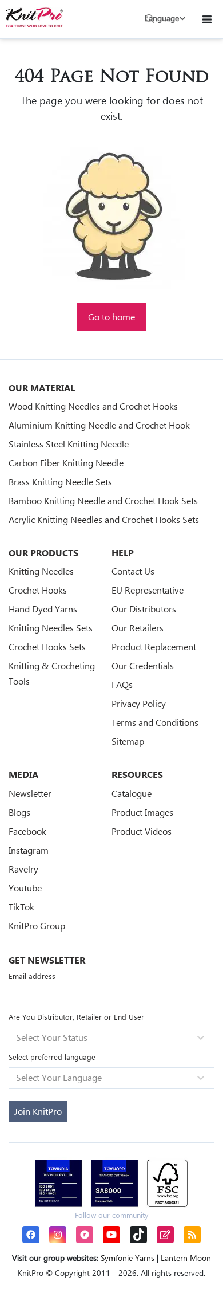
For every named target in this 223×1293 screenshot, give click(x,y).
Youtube (25, 888)
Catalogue (132, 793)
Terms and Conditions (155, 722)
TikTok (21, 907)
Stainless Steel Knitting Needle (69, 444)
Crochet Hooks (38, 590)
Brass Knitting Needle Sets (60, 481)
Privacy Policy (139, 703)
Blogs (19, 812)
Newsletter (30, 793)
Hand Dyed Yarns (43, 609)
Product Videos (142, 831)
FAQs (122, 684)
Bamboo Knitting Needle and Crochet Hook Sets (103, 500)
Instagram (29, 850)
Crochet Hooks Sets (47, 646)
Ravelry (23, 869)
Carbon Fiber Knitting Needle (66, 463)
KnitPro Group (37, 925)
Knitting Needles (41, 571)
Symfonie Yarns (127, 1257)
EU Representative (148, 590)
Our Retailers (138, 628)
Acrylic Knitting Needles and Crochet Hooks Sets (104, 519)
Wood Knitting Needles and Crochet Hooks (93, 406)
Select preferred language (52, 1057)
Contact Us (133, 571)
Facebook (27, 831)
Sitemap (128, 741)
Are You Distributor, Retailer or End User (76, 1016)
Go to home (111, 317)
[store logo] (34, 17)
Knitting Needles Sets (51, 628)
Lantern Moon (186, 1257)
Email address (32, 976)
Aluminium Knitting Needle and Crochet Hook (99, 425)
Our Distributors (144, 609)
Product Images (142, 812)
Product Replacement (154, 646)
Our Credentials (143, 665)
